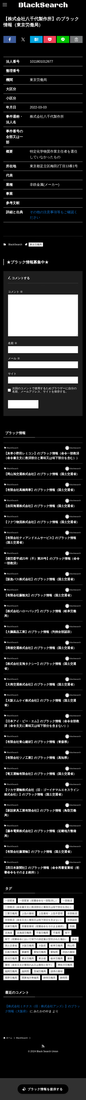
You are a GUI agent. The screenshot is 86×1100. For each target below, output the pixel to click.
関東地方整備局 (30, 977)
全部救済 (72, 913)
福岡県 (25, 971)
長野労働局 (11, 977)
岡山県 (71, 945)
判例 (72, 926)
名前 (12, 343)
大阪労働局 (28, 945)
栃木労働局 (57, 958)
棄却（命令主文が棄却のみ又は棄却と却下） (29, 964)
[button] (9, 39)
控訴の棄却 (69, 952)
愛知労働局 (40, 952)
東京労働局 (36, 244)
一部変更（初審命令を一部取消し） (38, 900)
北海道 (8, 932)
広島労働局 (11, 952)
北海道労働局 (24, 932)
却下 (67, 932)
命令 (74, 939)
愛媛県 (25, 952)
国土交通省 (11, 945)
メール (14, 358)
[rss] (43, 1046)
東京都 (42, 958)
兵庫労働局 (11, 926)
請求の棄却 (57, 971)
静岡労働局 (49, 977)
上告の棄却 (28, 913)
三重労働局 (11, 913)
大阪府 (42, 945)
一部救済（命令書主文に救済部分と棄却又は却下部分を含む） (38, 907)
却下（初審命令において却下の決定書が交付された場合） (36, 939)
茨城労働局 (40, 971)
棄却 (69, 958)
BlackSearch (15, 244)
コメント (15, 291)
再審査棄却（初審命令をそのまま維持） (43, 926)
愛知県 (54, 952)
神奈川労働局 (65, 964)
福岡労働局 (11, 971)
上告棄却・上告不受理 (51, 913)
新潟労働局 (11, 958)
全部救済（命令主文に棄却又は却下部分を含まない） (34, 920)
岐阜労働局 (57, 945)
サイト (12, 373)
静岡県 (63, 977)
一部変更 (10, 900)
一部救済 (67, 900)
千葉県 (56, 932)
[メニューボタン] (5, 5)
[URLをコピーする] (76, 39)
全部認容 (72, 920)
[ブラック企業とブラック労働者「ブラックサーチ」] (43, 5)
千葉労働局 (42, 932)
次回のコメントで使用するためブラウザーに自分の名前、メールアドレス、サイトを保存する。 (44, 390)
